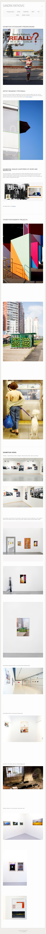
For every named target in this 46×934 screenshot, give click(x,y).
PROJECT (14, 206)
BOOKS (18, 11)
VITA (38, 11)
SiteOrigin (24, 931)
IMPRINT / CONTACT (26, 15)
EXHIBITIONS (25, 11)
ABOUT (33, 11)
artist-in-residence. (29, 96)
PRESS (17, 15)
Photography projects (10, 11)
